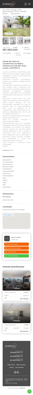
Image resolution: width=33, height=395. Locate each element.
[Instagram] (15, 373)
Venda (7, 9)
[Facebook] (18, 373)
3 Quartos (16, 11)
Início (4, 9)
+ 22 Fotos (9, 33)
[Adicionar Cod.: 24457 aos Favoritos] (5, 298)
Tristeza (19, 9)
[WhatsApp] (26, 4)
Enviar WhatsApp (13, 255)
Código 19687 (23, 11)
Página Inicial (11, 364)
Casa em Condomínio (8, 11)
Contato (11, 367)
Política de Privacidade (11, 383)
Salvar (6, 13)
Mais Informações (13, 244)
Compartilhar (17, 13)
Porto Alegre (13, 9)
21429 (26, 324)
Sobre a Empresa (21, 364)
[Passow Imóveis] (9, 6)
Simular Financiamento (14, 248)
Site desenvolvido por (16, 388)
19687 (15, 47)
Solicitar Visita (12, 252)
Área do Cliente (19, 367)
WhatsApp (13, 239)
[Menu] (29, 4)
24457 (26, 292)
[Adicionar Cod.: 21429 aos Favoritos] (5, 331)
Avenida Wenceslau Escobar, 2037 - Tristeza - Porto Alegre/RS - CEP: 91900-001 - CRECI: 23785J (16, 380)
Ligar (17, 239)
